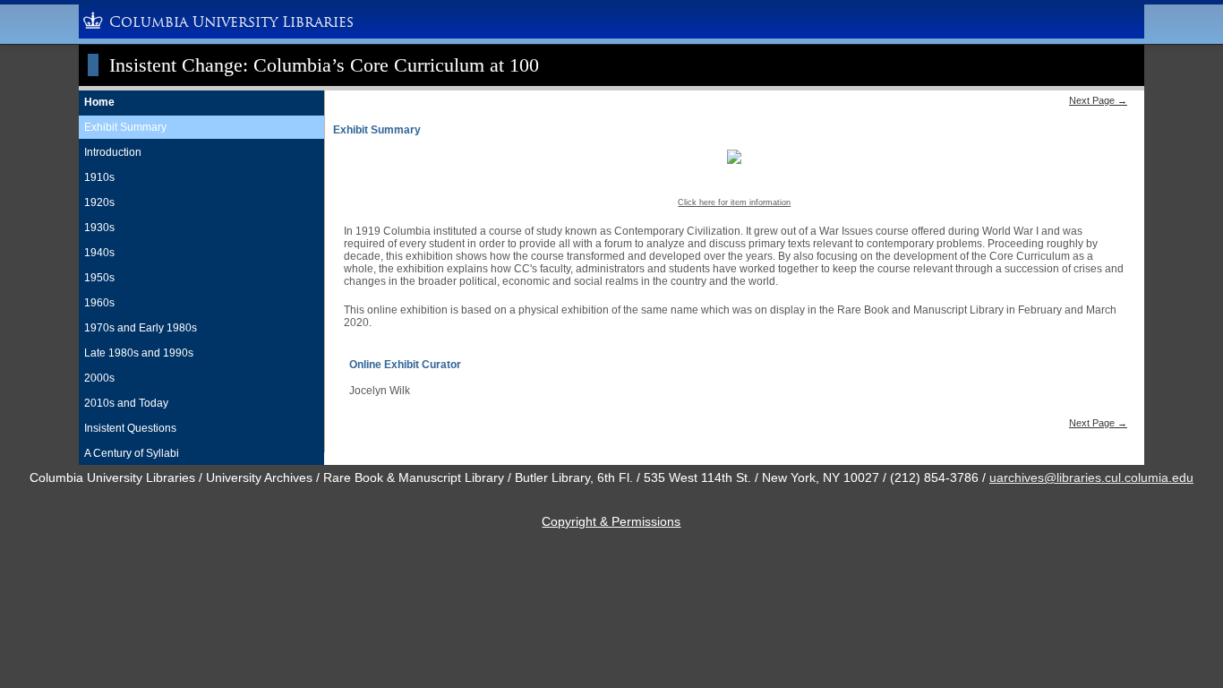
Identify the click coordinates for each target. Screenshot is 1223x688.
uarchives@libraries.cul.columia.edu (1091, 477)
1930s (99, 227)
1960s (99, 303)
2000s (99, 378)
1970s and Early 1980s (140, 328)
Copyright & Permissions (611, 521)
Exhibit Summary (125, 127)
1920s (99, 202)
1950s (99, 277)
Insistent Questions (130, 428)
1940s (99, 252)
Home (99, 102)
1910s (99, 177)
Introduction (112, 152)
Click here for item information (734, 202)
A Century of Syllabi (131, 453)
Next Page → (1098, 100)
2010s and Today (126, 403)
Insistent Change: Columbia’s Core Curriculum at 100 (324, 65)
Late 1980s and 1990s (138, 353)
